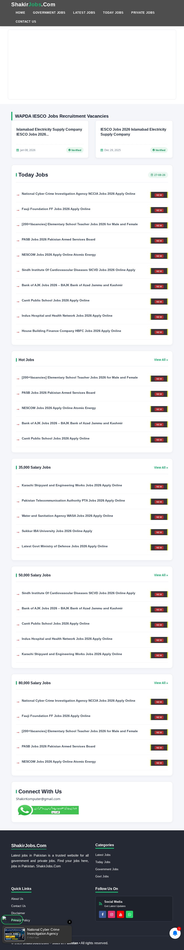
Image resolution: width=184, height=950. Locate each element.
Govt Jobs (102, 876)
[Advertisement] (92, 64)
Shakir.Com (33, 4)
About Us (17, 898)
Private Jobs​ (143, 12)
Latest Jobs (84, 12)
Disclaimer (18, 913)
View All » (161, 360)
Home (20, 12)
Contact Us (26, 21)
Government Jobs (49, 12)
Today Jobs (113, 12)
